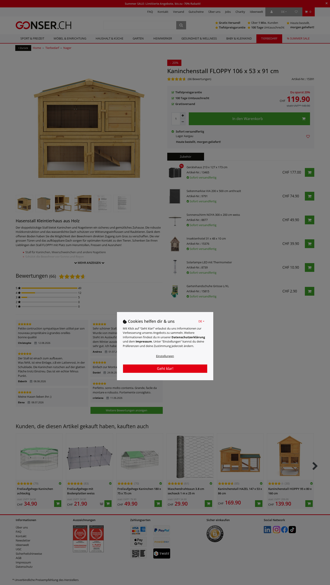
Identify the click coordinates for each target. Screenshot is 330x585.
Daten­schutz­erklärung (188, 337)
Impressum (144, 341)
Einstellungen (165, 356)
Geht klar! (165, 368)
